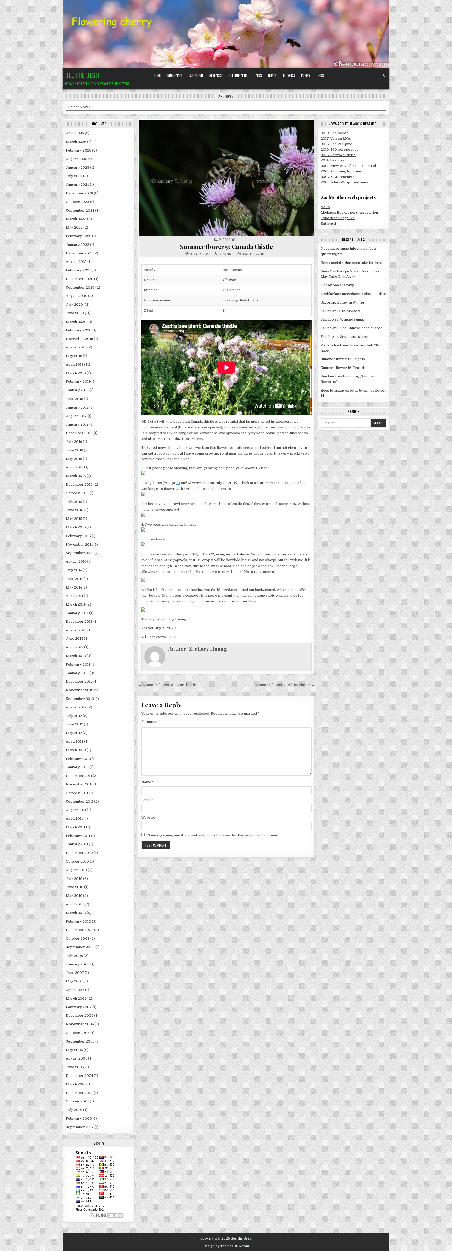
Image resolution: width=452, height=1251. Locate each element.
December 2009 (79, 930)
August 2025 (76, 159)
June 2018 (74, 399)
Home (157, 75)
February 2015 (78, 536)
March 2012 (76, 750)
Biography (175, 75)
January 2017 (77, 424)
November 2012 (79, 690)
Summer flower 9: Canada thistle (226, 246)
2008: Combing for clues (341, 171)
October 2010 (77, 861)
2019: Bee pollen (334, 133)
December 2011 (79, 776)
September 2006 (80, 1041)
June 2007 (75, 973)
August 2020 (76, 296)
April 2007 (75, 990)
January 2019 (77, 390)
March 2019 (76, 373)
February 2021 (78, 270)
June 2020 (75, 313)
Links (320, 75)
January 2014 (77, 613)
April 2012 (74, 741)
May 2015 (74, 519)
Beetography (238, 75)
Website (148, 817)
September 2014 (80, 553)
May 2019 (74, 356)
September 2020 (80, 287)
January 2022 (77, 245)
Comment (150, 722)
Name (147, 782)
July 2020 (74, 304)
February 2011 (78, 836)
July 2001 (74, 1110)
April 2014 (74, 596)
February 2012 (78, 759)
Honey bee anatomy (337, 285)
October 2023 (77, 202)
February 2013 (78, 664)
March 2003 (76, 1084)
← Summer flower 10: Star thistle (167, 685)
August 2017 (76, 416)
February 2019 (78, 381)
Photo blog (227, 239)
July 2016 (74, 442)
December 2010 (79, 853)
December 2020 (79, 279)
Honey (272, 75)
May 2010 (74, 896)
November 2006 (80, 1024)
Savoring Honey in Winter (343, 302)
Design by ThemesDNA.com (226, 1246)
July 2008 (74, 956)
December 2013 (79, 622)
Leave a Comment (253, 253)
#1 (178, 483)
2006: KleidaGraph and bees (344, 182)
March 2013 (76, 656)
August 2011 (76, 810)
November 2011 (79, 784)
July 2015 (74, 502)
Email (147, 800)
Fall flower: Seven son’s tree (344, 337)
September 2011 (79, 802)
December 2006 (79, 1015)
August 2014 (76, 561)
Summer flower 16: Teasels (343, 368)
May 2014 (74, 587)
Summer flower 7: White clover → (285, 685)
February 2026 (78, 150)
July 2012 (74, 716)
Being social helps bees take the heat (351, 263)
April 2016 (74, 467)
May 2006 (74, 1050)
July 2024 (74, 176)
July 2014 (74, 570)
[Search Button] (383, 75)
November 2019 (79, 339)
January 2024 (77, 185)
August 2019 (76, 347)
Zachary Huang (200, 253)
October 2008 (77, 938)
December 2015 (79, 484)
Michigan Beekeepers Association (349, 212)
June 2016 (74, 450)
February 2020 (79, 330)
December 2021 (79, 253)
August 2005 (76, 1058)
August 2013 (76, 630)
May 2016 (74, 459)
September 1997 (80, 1127)
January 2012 (77, 767)
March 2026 (76, 142)
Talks (258, 75)
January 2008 (77, 964)
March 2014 (76, 604)
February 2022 (78, 236)
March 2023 (76, 219)
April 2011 (74, 819)
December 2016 (79, 433)
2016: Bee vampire (336, 144)
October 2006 (77, 1033)
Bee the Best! (82, 75)
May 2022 (74, 227)
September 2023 (80, 210)
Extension (196, 75)
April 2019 (74, 364)
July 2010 (74, 879)
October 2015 (77, 493)
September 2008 (80, 947)
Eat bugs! (328, 223)
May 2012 (74, 733)
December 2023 (79, 193)
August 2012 (76, 707)
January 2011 (77, 844)
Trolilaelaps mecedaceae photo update (353, 294)
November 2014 (79, 544)
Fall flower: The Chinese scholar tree (351, 328)
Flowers (289, 75)
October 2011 (77, 793)
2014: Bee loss (332, 160)
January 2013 (77, 673)
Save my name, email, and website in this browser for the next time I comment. (213, 835)
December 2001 (79, 1093)
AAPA (325, 207)
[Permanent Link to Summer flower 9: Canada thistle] (226, 178)
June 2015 (74, 510)
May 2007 (74, 981)
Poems (305, 75)
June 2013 (74, 639)
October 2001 (77, 1101)
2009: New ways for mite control (348, 166)
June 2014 (74, 579)
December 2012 (79, 681)
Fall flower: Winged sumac (343, 319)
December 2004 (79, 1076)
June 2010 (74, 887)
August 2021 (76, 262)
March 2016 (76, 476)
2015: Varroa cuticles (338, 155)
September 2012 (80, 699)
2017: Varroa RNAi (336, 139)
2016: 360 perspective (340, 150)
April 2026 (75, 133)
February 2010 (78, 921)
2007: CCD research (338, 177)
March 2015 (76, 527)
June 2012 (74, 724)
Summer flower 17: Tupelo (343, 359)
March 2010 (76, 913)
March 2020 (76, 322)
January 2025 (77, 168)
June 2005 (75, 1067)
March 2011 (75, 827)
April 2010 (75, 904)
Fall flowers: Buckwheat (340, 311)
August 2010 (76, 870)
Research (216, 75)
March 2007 (76, 998)
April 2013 (74, 647)
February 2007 (79, 1007)
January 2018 (77, 407)
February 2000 (79, 1118)
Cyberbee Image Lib (338, 218)
